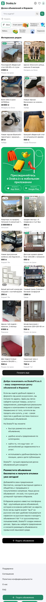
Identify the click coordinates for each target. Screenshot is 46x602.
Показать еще (23, 372)
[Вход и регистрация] (43, 3)
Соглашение (8, 574)
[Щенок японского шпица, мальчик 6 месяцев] (34, 56)
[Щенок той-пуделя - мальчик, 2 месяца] (11, 316)
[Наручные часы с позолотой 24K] (34, 351)
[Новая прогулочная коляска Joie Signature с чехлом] (11, 247)
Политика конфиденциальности (17, 579)
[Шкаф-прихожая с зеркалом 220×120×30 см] (34, 316)
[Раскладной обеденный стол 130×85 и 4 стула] (11, 57)
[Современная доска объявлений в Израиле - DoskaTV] (8, 3)
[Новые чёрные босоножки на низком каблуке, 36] (34, 92)
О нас (5, 584)
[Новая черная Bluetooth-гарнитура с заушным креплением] (11, 127)
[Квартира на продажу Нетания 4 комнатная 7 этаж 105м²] (11, 212)
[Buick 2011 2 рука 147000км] (11, 92)
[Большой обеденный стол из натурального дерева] (34, 127)
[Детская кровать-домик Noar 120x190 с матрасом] (34, 247)
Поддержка (7, 568)
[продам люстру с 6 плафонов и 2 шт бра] (34, 212)
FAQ (4, 589)
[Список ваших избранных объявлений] (39, 3)
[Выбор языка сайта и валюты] (35, 3)
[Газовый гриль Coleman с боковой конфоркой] (34, 281)
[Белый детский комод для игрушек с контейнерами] (11, 281)
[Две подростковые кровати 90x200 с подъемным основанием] (11, 351)
